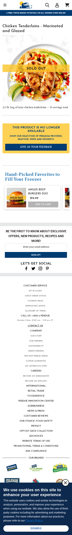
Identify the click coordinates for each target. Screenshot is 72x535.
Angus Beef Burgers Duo (38, 191)
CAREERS (36, 371)
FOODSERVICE (36, 396)
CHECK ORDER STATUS (35, 296)
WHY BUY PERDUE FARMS (36, 356)
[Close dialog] (65, 482)
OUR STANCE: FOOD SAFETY (36, 421)
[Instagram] (40, 268)
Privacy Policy (33, 520)
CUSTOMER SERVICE (35, 286)
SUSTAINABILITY (36, 346)
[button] (57, 4)
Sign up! (36, 255)
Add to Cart (43, 204)
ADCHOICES (36, 436)
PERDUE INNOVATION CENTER (36, 401)
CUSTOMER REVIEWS (36, 416)
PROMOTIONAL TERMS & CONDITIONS (36, 446)
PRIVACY (36, 426)
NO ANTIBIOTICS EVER (36, 366)
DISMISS (36, 528)
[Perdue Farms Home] (26, 5)
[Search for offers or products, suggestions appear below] (47, 5)
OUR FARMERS (36, 341)
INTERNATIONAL (36, 386)
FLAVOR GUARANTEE (36, 361)
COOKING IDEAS (35, 301)
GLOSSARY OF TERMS (35, 311)
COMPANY (36, 331)
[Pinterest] (47, 268)
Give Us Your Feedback (36, 147)
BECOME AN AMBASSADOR (36, 376)
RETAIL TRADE (36, 391)
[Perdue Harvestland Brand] (60, 467)
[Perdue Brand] (12, 467)
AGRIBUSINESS (36, 406)
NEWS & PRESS (36, 411)
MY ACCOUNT (35, 291)
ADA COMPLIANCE (36, 451)
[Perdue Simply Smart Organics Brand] (36, 467)
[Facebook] (26, 268)
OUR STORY (36, 336)
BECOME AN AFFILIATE (36, 381)
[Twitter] (33, 268)
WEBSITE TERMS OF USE (36, 441)
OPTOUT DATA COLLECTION (36, 431)
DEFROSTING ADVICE (35, 306)
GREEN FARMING (36, 351)
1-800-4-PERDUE (41, 316)
